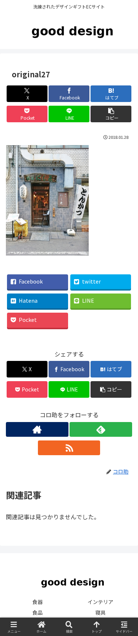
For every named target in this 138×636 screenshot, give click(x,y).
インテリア (100, 601)
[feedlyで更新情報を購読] (101, 429)
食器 (37, 601)
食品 (37, 612)
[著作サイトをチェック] (37, 429)
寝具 (100, 612)
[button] (111, 114)
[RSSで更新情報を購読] (69, 447)
